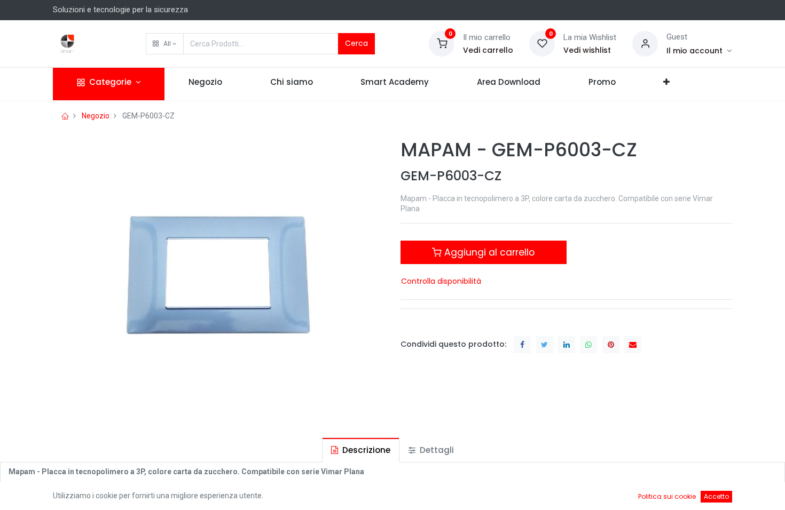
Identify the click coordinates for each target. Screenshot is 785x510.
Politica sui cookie (667, 496)
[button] (165, 43)
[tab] (360, 450)
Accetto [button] (716, 496)
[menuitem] (205, 84)
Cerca (356, 43)
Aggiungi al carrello (488, 252)
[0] (441, 43)
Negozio (95, 115)
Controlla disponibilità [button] (441, 281)
